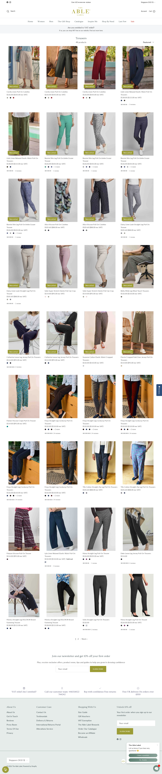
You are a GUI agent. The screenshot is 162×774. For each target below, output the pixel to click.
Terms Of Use (13, 729)
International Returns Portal (48, 724)
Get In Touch (12, 716)
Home (30, 21)
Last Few (122, 21)
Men (51, 21)
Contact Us (41, 712)
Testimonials (41, 716)
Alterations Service (44, 729)
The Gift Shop (64, 21)
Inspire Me (92, 21)
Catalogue (78, 21)
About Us (11, 712)
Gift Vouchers (84, 716)
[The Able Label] (81, 11)
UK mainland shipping (75, 3)
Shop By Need (108, 21)
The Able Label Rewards (88, 724)
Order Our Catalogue (87, 729)
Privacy (10, 733)
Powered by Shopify (30, 766)
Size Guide (82, 712)
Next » (84, 639)
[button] (156, 768)
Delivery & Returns (44, 720)
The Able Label (17, 766)
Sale (132, 21)
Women (41, 21)
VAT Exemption (85, 720)
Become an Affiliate (86, 733)
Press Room (12, 724)
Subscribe (98, 669)
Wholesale (82, 737)
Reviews (10, 720)
